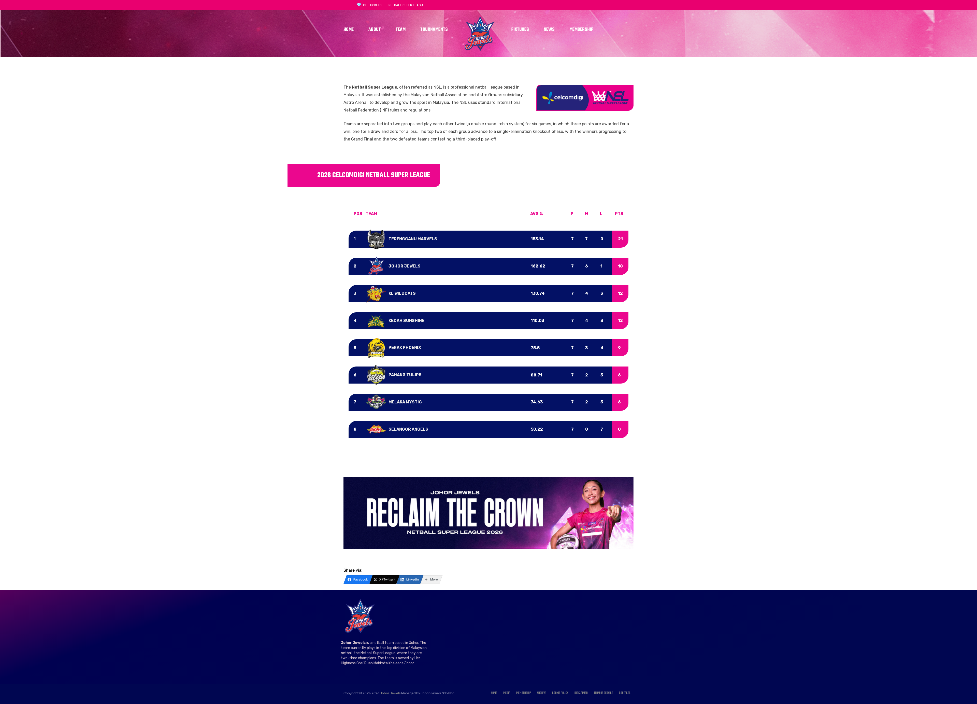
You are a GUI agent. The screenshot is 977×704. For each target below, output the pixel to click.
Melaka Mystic (405, 402)
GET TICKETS (372, 5)
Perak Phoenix (405, 347)
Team (371, 213)
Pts (619, 213)
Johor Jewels (405, 266)
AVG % (536, 213)
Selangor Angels (408, 429)
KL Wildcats (402, 293)
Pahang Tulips (405, 374)
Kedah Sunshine (406, 320)
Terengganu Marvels (413, 238)
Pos (358, 213)
